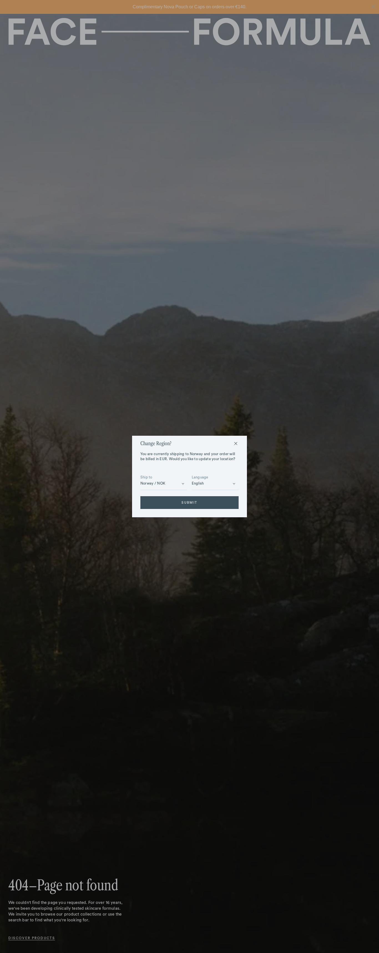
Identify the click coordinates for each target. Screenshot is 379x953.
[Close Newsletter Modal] (235, 443)
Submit (189, 502)
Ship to (146, 477)
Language (200, 477)
